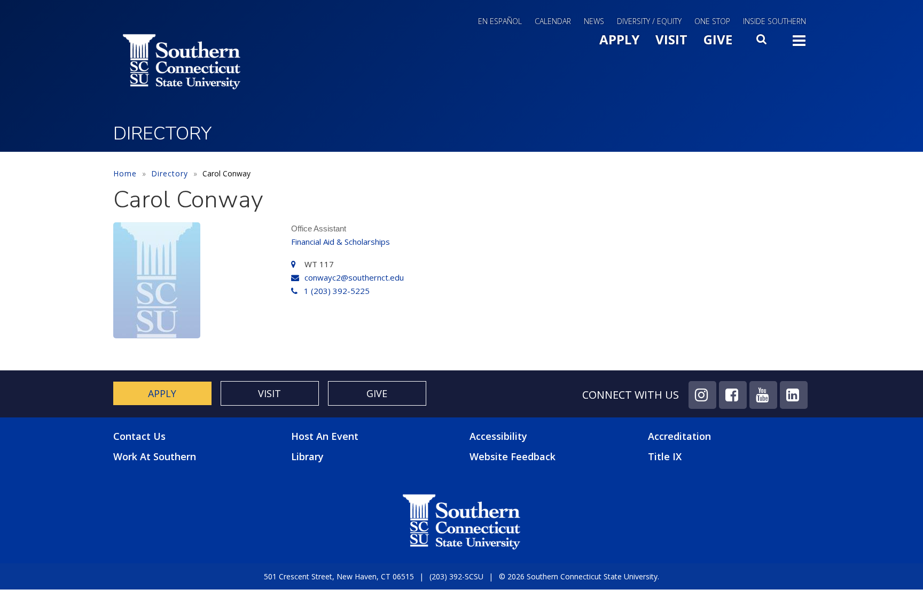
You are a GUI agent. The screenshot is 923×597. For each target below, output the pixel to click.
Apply (619, 39)
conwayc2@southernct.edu (354, 277)
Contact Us (139, 436)
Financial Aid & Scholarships (340, 241)
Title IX (665, 456)
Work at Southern (154, 457)
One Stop (712, 21)
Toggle (799, 44)
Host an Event (324, 436)
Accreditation (679, 436)
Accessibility (498, 436)
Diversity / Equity (649, 21)
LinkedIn (794, 395)
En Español (500, 21)
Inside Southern (774, 21)
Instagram (702, 395)
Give (717, 39)
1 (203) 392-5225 (337, 290)
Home (125, 173)
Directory (169, 173)
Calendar (553, 21)
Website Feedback (513, 456)
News (594, 21)
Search (762, 42)
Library (307, 456)
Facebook (733, 395)
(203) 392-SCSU (456, 576)
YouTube (763, 395)
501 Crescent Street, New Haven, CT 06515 (339, 576)
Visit (671, 39)
